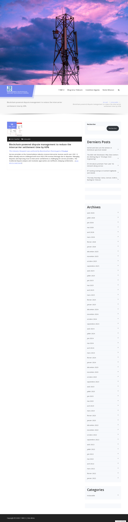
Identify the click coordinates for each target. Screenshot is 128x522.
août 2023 (90, 387)
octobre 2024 (92, 319)
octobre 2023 (92, 377)
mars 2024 (91, 353)
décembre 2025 (92, 252)
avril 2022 (90, 464)
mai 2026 (90, 227)
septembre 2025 (93, 266)
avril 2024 (90, 348)
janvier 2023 (91, 420)
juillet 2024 (91, 334)
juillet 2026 (91, 218)
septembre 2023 (93, 382)
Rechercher (91, 124)
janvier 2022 (91, 478)
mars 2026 (91, 237)
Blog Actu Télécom (74, 90)
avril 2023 (90, 406)
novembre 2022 (92, 430)
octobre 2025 (92, 261)
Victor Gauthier (15, 139)
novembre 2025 (92, 256)
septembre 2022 (93, 440)
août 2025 (90, 271)
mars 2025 (91, 295)
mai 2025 (90, 285)
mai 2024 (90, 343)
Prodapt (65, 151)
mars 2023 (91, 411)
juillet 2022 (91, 449)
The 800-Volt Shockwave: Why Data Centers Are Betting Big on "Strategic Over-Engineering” (102, 157)
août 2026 (90, 213)
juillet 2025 (91, 276)
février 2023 (91, 416)
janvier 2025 (91, 305)
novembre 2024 (92, 314)
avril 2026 (90, 232)
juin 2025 (90, 280)
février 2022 (91, 473)
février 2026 (91, 242)
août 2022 (90, 444)
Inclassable (114, 102)
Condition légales (93, 90)
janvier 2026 (91, 247)
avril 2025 (90, 290)
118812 (61, 90)
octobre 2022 (92, 435)
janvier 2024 (91, 362)
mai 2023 (90, 401)
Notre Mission (108, 90)
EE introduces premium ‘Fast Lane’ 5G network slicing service (100, 165)
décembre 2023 (92, 367)
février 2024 (91, 358)
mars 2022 (91, 469)
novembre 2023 (92, 372)
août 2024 (90, 329)
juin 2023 (90, 396)
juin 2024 (90, 338)
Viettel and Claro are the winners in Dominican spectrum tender (99, 149)
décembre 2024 (92, 309)
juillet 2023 (91, 391)
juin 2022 (90, 454)
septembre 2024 (93, 324)
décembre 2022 (92, 425)
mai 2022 (90, 459)
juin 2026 (90, 223)
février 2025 (91, 300)
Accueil (105, 102)
